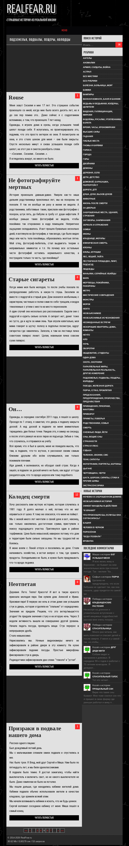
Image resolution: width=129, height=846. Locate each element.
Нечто (86, 335)
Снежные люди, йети (95, 432)
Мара (86, 278)
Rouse (16, 97)
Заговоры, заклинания (96, 220)
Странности (90, 441)
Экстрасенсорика (93, 485)
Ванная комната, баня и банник (101, 99)
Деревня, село (91, 173)
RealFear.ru (31, 9)
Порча (115, 577)
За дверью (89, 208)
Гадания (88, 136)
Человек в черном (93, 527)
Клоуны (87, 247)
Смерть (87, 428)
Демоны (88, 168)
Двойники (89, 163)
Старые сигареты (32, 279)
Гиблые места (91, 141)
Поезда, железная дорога (98, 386)
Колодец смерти (29, 496)
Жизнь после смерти (95, 203)
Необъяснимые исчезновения (101, 318)
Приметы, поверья (94, 418)
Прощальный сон (102, 689)
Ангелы (87, 58)
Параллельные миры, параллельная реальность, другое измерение (99, 370)
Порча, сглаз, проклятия (97, 390)
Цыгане (87, 468)
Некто (86, 309)
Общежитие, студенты (96, 353)
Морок (86, 304)
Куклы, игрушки (92, 252)
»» (62, 830)
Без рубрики (90, 81)
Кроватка (88, 541)
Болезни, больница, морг (98, 85)
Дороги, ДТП (90, 190)
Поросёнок (89, 532)
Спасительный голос (105, 676)
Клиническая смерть (95, 243)
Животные (89, 199)
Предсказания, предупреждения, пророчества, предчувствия (101, 398)
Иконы (87, 234)
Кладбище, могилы (94, 238)
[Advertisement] (44, 68)
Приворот (88, 414)
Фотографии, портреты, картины (102, 464)
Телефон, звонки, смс (95, 455)
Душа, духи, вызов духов (97, 194)
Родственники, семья (96, 423)
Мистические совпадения (98, 295)
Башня (87, 523)
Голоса (87, 150)
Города (87, 154)
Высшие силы (91, 132)
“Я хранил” (89, 510)
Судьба (87, 450)
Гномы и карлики (93, 145)
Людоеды (88, 269)
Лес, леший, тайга (93, 256)
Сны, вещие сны (92, 437)
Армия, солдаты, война (97, 67)
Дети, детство (91, 177)
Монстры (88, 300)
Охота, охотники (92, 362)
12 (76, 494)
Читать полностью (44, 165)
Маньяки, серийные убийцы (99, 273)
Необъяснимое (92, 313)
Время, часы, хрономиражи (99, 127)
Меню (64, 30)
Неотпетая (22, 584)
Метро (86, 290)
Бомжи (87, 90)
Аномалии (89, 63)
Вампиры (88, 94)
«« (26, 830)
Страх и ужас (90, 446)
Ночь (86, 344)
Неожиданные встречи (96, 322)
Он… (15, 409)
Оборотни (89, 348)
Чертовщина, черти (94, 473)
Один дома (89, 357)
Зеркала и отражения (95, 225)
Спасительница (101, 628)
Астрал (87, 72)
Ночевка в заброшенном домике (102, 497)
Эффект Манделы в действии (100, 506)
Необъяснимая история (97, 501)
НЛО (85, 339)
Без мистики (90, 76)
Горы (86, 159)
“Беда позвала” (92, 536)
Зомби (87, 229)
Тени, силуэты (91, 459)
